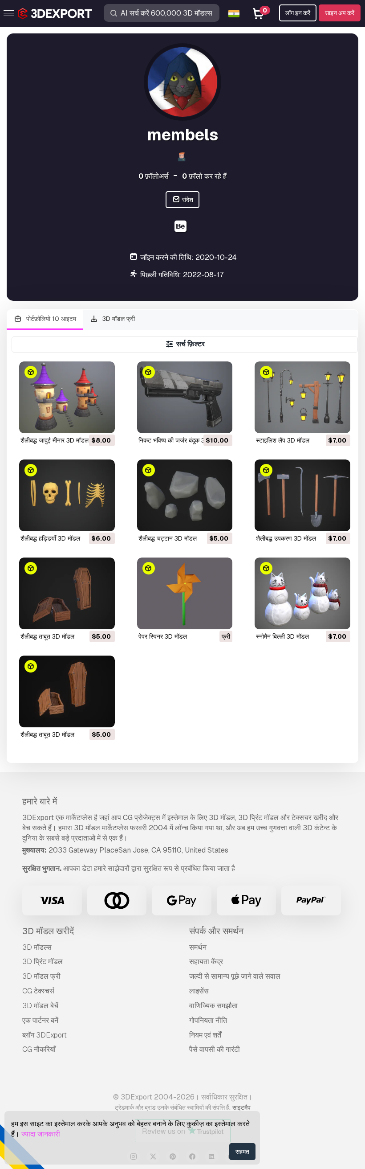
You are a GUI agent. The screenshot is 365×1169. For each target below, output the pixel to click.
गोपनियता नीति (208, 1020)
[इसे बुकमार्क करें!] (102, 420)
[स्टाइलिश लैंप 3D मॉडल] (302, 397)
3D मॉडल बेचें (40, 1005)
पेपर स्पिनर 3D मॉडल (162, 636)
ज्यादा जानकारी (40, 1134)
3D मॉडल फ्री (118, 319)
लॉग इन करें (297, 13)
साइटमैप (241, 1107)
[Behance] (181, 227)
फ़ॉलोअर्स (153, 176)
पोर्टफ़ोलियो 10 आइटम (50, 319)
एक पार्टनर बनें (40, 1020)
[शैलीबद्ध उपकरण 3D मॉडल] (302, 495)
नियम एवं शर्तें (205, 1035)
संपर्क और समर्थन (216, 931)
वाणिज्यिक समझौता (213, 1005)
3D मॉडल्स (37, 947)
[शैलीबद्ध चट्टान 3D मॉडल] (185, 495)
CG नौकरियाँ (39, 1049)
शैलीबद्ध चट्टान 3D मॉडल (167, 538)
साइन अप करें (339, 13)
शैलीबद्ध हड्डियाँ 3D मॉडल (50, 538)
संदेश (187, 200)
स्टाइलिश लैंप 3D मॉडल (282, 440)
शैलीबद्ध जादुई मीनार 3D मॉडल (54, 440)
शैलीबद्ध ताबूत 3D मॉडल (47, 636)
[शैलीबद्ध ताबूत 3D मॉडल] (67, 593)
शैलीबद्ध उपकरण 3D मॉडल (286, 538)
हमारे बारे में (39, 801)
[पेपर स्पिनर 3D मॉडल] (185, 593)
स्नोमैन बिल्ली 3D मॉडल (282, 636)
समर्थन (198, 947)
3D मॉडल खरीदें (48, 931)
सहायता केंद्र (206, 961)
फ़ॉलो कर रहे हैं (204, 176)
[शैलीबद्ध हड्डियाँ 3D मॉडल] (67, 495)
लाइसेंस (199, 991)
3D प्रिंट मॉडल (42, 961)
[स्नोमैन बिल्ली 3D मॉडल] (302, 593)
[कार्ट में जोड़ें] (84, 420)
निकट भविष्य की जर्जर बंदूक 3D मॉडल (180, 440)
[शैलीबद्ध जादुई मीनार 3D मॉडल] (67, 397)
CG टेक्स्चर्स (38, 991)
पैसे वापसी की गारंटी (214, 1049)
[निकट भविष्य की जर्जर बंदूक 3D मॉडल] (185, 397)
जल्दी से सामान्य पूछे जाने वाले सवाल (234, 976)
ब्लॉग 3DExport (44, 1035)
